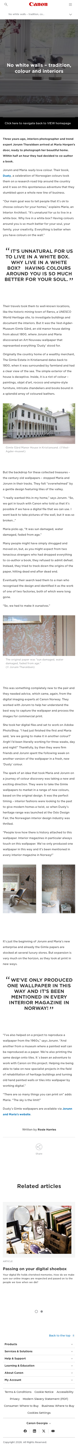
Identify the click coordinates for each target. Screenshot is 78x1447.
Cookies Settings (39, 1412)
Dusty (7, 175)
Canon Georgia (37, 1423)
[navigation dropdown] (70, 5)
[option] (39, 1249)
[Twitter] (44, 1431)
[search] (6, 5)
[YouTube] (53, 1431)
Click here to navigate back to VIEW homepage (38, 123)
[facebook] (25, 1431)
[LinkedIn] (34, 1431)
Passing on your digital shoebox (35, 1269)
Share (39, 1153)
